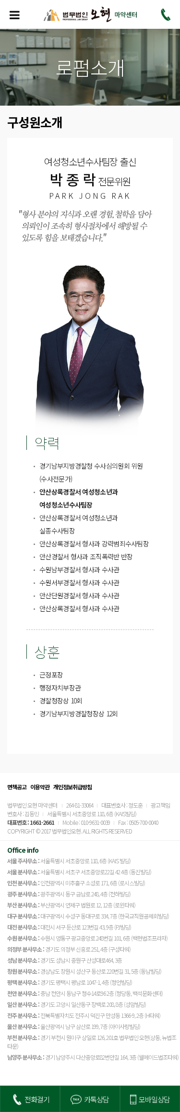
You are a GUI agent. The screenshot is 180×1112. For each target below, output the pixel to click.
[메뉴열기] (14, 14)
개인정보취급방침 (72, 787)
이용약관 (39, 787)
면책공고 (16, 787)
